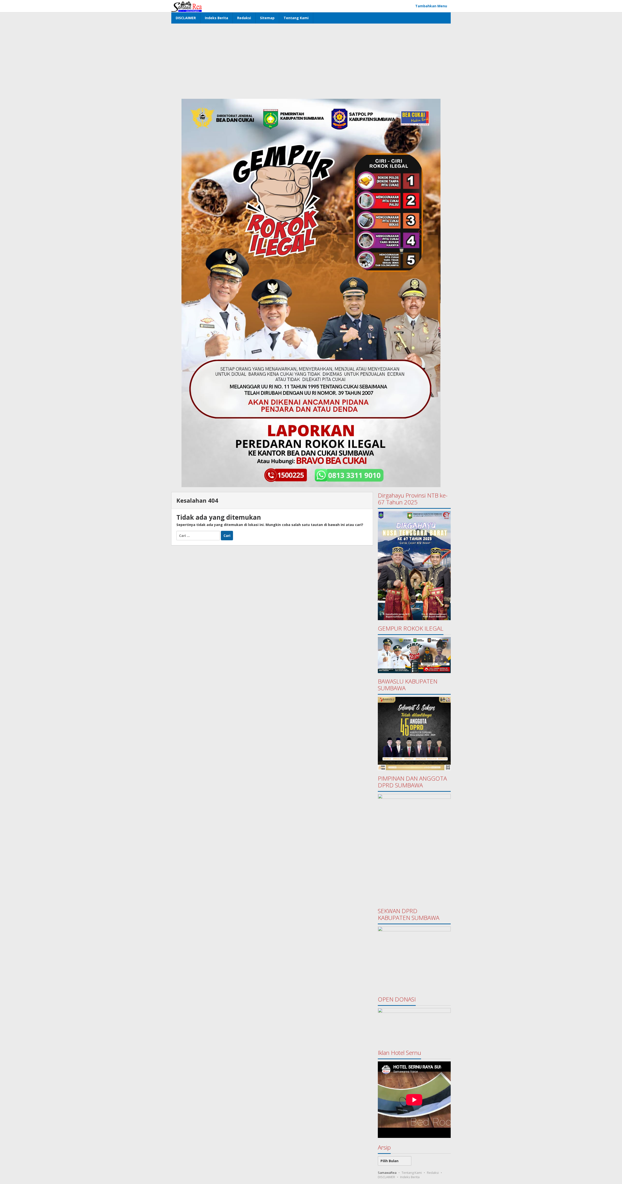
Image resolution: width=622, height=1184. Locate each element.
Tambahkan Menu (431, 6)
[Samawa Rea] (186, 6)
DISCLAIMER (386, 1177)
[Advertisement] (311, 60)
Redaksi (433, 1172)
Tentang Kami (412, 1172)
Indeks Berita (410, 1177)
